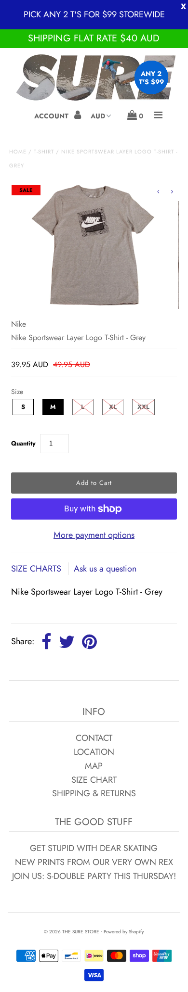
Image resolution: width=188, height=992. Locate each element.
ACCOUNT (52, 116)
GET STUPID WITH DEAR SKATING (94, 848)
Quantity (23, 443)
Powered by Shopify (124, 931)
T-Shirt (44, 151)
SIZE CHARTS (37, 568)
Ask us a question (105, 568)
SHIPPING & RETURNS (94, 793)
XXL (143, 406)
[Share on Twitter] (67, 642)
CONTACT (94, 738)
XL (113, 406)
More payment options (94, 535)
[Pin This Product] (89, 642)
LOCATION (94, 752)
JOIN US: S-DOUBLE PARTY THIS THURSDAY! (94, 876)
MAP (94, 766)
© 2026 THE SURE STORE (71, 931)
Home (18, 151)
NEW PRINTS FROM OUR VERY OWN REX (94, 862)
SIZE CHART (94, 780)
